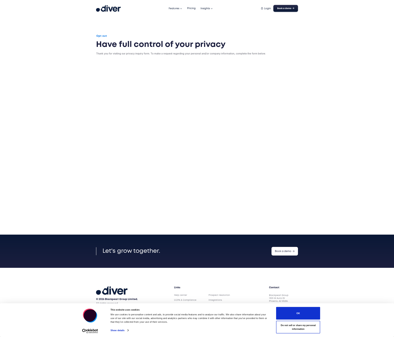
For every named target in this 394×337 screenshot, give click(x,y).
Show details (118, 330)
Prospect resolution (219, 295)
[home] (108, 8)
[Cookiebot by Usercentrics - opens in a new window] (90, 331)
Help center (180, 295)
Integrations (215, 300)
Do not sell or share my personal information (298, 327)
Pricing (191, 8)
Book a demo (285, 8)
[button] (175, 8)
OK (298, 313)
